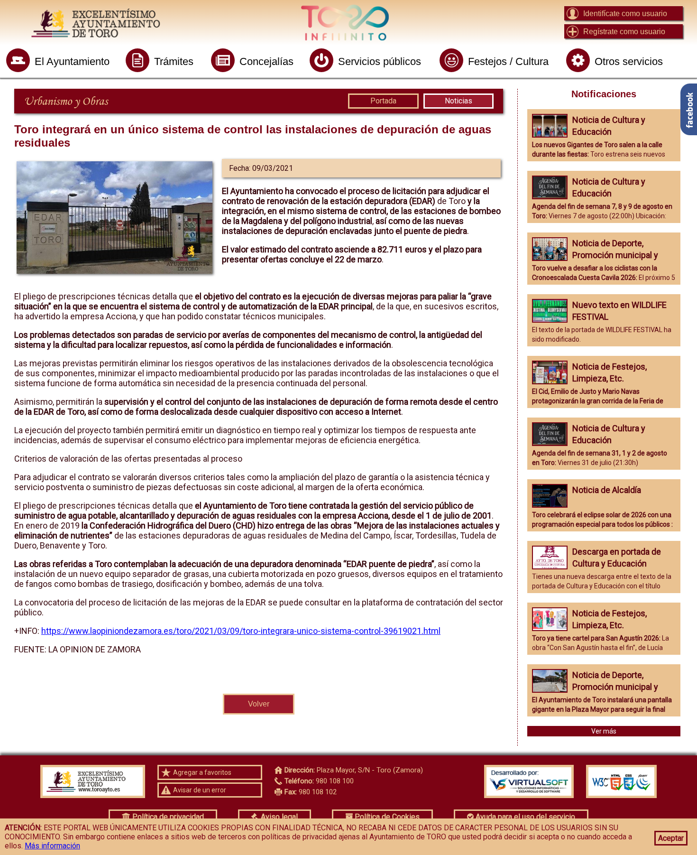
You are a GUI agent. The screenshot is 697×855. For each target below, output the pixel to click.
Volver (258, 704)
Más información (52, 845)
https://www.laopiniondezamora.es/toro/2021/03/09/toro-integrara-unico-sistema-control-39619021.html (240, 631)
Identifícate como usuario (625, 13)
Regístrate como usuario (624, 32)
